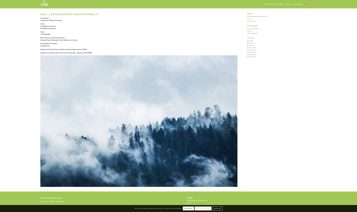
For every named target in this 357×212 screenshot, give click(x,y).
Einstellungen (217, 208)
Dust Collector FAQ (253, 28)
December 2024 (252, 52)
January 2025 (251, 50)
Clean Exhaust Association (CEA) (257, 16)
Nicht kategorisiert (252, 33)
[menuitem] (273, 4)
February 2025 (251, 47)
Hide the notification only (203, 208)
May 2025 (250, 41)
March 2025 (250, 45)
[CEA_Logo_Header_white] (44, 4)
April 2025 (250, 43)
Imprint (249, 19)
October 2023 (251, 57)
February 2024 (251, 54)
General (249, 31)
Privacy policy (251, 21)
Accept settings (188, 208)
